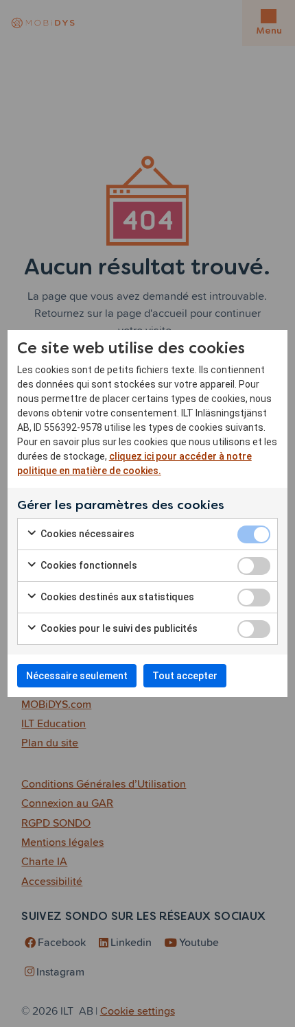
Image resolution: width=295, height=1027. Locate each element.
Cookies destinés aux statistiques (116, 596)
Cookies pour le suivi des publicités (118, 628)
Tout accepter (184, 675)
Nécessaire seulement (77, 675)
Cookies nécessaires (86, 533)
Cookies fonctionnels (87, 565)
